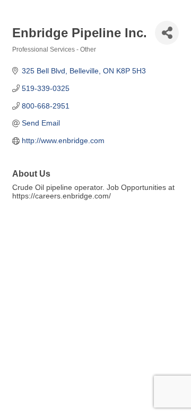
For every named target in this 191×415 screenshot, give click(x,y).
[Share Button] (167, 33)
